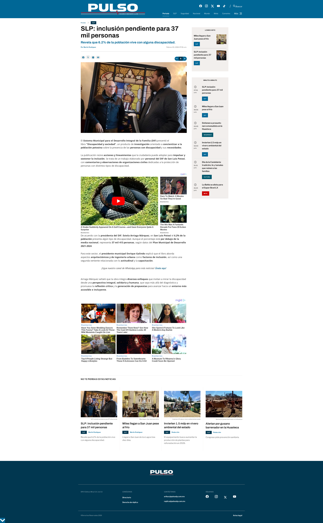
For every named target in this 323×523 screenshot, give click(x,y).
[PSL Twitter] (212, 6)
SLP (175, 13)
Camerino (226, 13)
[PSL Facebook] (200, 6)
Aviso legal (237, 515)
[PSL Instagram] (206, 6)
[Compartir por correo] (98, 57)
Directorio (126, 497)
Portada (166, 13)
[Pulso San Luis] (113, 9)
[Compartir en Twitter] (88, 57)
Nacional (196, 13)
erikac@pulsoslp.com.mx (174, 496)
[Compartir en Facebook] (83, 57)
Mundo (207, 13)
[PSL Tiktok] (224, 6)
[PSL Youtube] (218, 6)
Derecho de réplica (130, 502)
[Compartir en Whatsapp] (93, 57)
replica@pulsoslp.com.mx (174, 501)
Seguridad (185, 13)
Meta (216, 13)
